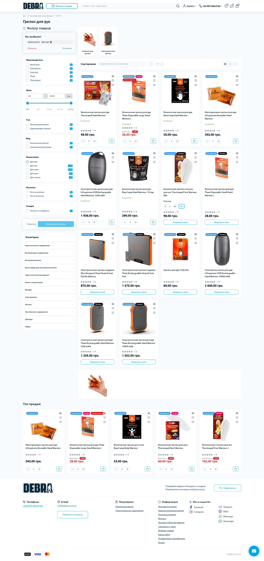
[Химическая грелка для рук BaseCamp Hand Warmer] (180, 91)
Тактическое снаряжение (36, 312)
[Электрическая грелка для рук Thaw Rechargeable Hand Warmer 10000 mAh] (139, 319)
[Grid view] (225, 63)
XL (175, 206)
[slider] (28, 103)
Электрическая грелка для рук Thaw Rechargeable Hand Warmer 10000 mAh (138, 343)
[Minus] (83, 141)
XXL (181, 206)
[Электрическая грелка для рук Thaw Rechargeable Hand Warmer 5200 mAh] (98, 319)
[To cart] (111, 141)
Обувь (28, 327)
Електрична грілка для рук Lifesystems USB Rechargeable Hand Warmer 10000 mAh (220, 273)
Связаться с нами (167, 526)
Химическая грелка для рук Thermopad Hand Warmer (95, 114)
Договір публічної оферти (171, 522)
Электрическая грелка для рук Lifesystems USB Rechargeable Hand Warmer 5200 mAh (97, 192)
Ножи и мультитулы (34, 282)
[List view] (230, 63)
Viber (225, 511)
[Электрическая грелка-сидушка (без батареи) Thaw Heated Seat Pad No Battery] (98, 249)
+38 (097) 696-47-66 (33, 506)
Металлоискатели (33, 260)
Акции (161, 542)
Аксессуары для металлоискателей (41, 268)
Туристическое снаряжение (40, 16)
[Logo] (33, 5)
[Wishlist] (113, 80)
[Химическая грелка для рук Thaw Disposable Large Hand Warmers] (139, 91)
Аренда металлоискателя (171, 510)
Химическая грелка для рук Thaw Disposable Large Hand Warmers (136, 115)
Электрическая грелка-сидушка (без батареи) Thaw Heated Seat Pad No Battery (97, 273)
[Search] (177, 6)
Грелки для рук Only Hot (176, 270)
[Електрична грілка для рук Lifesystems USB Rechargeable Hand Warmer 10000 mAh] (222, 249)
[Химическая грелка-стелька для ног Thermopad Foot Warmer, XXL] (180, 168)
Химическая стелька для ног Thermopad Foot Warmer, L (217, 446)
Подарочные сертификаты (171, 538)
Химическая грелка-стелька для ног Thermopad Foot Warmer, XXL (180, 192)
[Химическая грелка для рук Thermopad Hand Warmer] (98, 91)
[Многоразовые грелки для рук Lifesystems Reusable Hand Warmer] (222, 91)
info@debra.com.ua (66, 505)
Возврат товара (166, 530)
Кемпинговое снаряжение (36, 253)
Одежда (28, 319)
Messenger (228, 521)
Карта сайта (164, 534)
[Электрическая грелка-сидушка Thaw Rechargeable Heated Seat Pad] (139, 249)
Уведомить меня (180, 222)
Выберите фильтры (56, 224)
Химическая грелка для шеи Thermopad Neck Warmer (173, 446)
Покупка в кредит (167, 514)
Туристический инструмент (37, 275)
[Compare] (113, 84)
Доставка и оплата (167, 506)
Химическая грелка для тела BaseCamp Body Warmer (129, 446)
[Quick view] (113, 76)
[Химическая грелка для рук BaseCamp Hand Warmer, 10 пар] (139, 168)
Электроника (31, 297)
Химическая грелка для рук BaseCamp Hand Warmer (178, 114)
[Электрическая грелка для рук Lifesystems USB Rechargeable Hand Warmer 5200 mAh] (98, 168)
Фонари (28, 290)
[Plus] (94, 141)
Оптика (28, 304)
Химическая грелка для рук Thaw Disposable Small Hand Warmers (219, 192)
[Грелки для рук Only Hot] (180, 249)
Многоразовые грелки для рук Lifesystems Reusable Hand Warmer (220, 115)
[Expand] (72, 245)
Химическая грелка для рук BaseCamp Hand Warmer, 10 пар (138, 190)
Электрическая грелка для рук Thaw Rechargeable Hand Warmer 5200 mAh (97, 343)
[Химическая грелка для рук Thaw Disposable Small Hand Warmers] (222, 168)
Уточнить (67, 48)
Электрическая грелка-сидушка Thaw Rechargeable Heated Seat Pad (138, 273)
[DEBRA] (76, 488)
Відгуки (162, 518)
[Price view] (235, 63)
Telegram (227, 507)
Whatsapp (228, 516)
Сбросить (32, 48)
